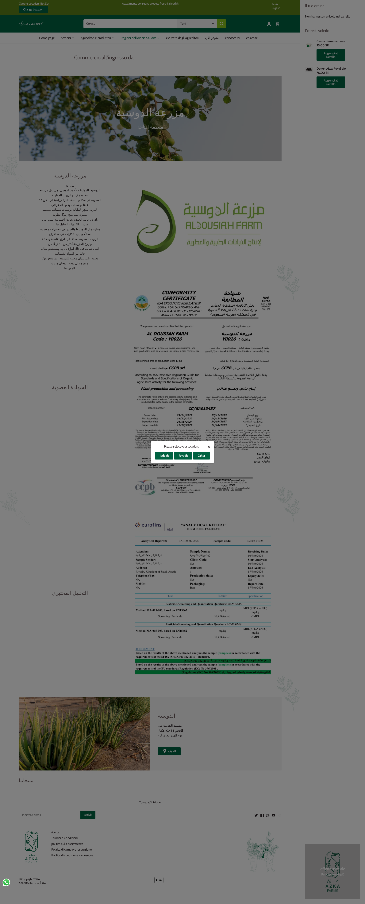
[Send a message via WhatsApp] (6, 882)
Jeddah (164, 455)
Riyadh (183, 455)
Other (201, 455)
